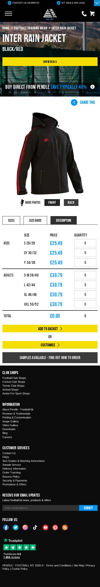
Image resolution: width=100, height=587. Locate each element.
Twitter (15, 527)
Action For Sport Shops (16, 393)
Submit (88, 508)
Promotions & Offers (14, 484)
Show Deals (50, 61)
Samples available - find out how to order (50, 357)
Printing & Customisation (16, 417)
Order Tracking (11, 472)
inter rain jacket (64, 28)
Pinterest (55, 527)
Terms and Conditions (59, 565)
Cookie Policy (20, 568)
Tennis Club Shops (13, 385)
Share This (87, 102)
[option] (23, 3)
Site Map (79, 565)
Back (71, 202)
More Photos (33, 202)
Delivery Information (14, 468)
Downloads (9, 429)
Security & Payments (14, 480)
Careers (7, 437)
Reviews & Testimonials (16, 413)
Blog (5, 433)
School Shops (10, 389)
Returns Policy (11, 476)
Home (6, 28)
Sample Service (11, 464)
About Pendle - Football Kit (17, 409)
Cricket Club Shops (13, 381)
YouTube (45, 527)
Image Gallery (10, 421)
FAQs (5, 457)
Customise (48, 345)
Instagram (25, 527)
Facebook (6, 527)
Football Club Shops (14, 377)
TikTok (35, 527)
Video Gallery (10, 425)
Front (52, 202)
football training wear (30, 28)
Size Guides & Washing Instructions (23, 460)
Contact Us (9, 453)
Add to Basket (48, 328)
